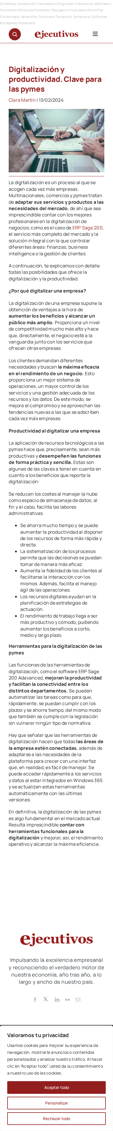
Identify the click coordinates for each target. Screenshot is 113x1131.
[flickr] (67, 999)
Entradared (8, 23)
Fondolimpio (10, 16)
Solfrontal (99, 16)
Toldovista (46, 16)
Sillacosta (25, 10)
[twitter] (46, 999)
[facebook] (35, 999)
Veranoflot (29, 16)
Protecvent (26, 23)
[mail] (78, 999)
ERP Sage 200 (87, 227)
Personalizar (56, 1103)
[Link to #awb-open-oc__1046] (15, 34)
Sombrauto (82, 16)
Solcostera (8, 10)
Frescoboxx (84, 3)
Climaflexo (8, 3)
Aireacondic (27, 3)
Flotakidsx (42, 10)
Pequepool (59, 10)
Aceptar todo (56, 1087)
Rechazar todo (56, 1118)
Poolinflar (95, 10)
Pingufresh (65, 3)
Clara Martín (22, 100)
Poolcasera (78, 10)
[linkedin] (57, 999)
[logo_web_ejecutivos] (56, 33)
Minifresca (103, 3)
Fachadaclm (46, 3)
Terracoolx (64, 16)
